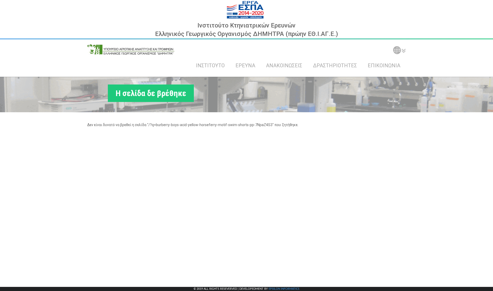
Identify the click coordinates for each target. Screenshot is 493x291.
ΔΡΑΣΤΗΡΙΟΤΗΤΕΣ (335, 65)
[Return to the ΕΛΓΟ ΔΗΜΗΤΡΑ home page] (131, 49)
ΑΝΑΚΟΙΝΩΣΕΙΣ (284, 65)
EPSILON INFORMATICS (284, 288)
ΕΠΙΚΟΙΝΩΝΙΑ (384, 65)
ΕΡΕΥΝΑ (245, 65)
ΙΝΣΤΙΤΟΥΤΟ (210, 65)
